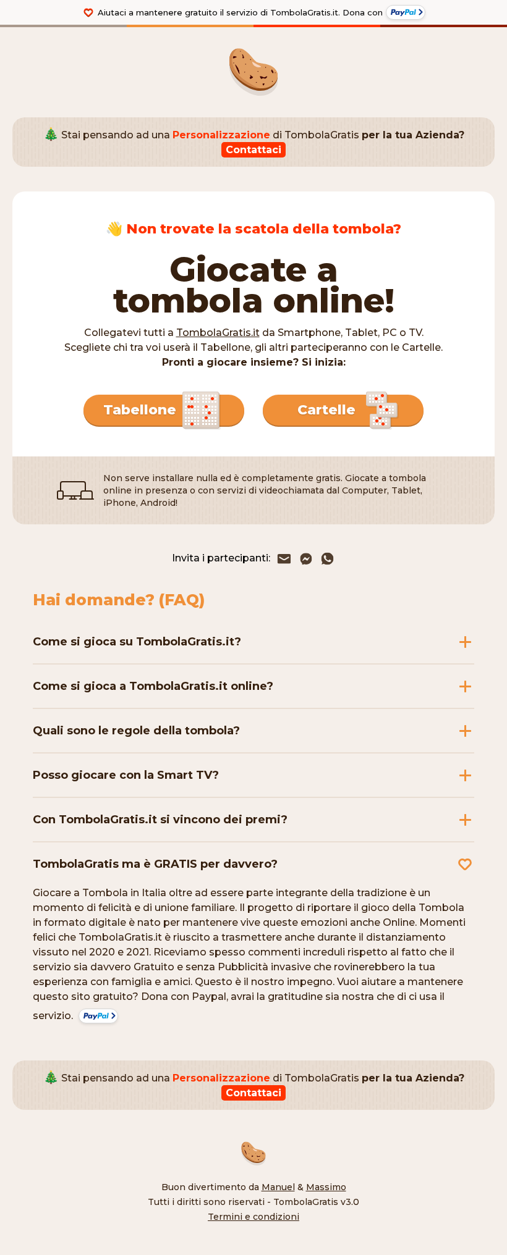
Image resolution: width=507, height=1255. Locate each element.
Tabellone (139, 409)
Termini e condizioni (253, 1216)
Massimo (326, 1187)
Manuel (278, 1187)
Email (284, 558)
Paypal (405, 12)
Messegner (305, 558)
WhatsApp (327, 558)
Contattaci (253, 150)
